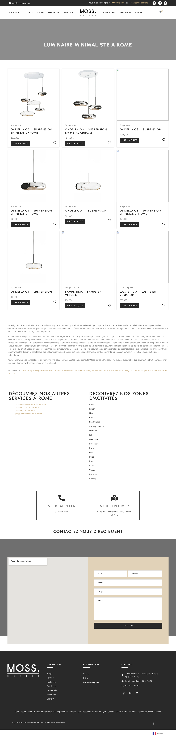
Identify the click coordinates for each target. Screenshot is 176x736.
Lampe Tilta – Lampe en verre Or (138, 293)
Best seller (53, 12)
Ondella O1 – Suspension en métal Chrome (31, 212)
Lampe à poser (72, 287)
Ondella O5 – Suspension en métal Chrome (31, 131)
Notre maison (109, 12)
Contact (139, 12)
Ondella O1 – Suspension (86, 211)
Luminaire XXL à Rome (24, 410)
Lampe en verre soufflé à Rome (28, 413)
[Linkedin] (165, 3)
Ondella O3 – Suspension (140, 129)
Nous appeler (62, 506)
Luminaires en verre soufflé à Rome (30, 404)
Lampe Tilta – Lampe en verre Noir (83, 293)
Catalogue (68, 12)
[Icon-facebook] (154, 3)
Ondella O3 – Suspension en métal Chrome (86, 131)
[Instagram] (160, 3)
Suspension (16, 125)
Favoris (40, 12)
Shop (30, 12)
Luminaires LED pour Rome (26, 407)
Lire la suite (20, 143)
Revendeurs (125, 12)
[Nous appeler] (61, 498)
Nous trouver (114, 506)
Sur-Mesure (15, 12)
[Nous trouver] (114, 498)
